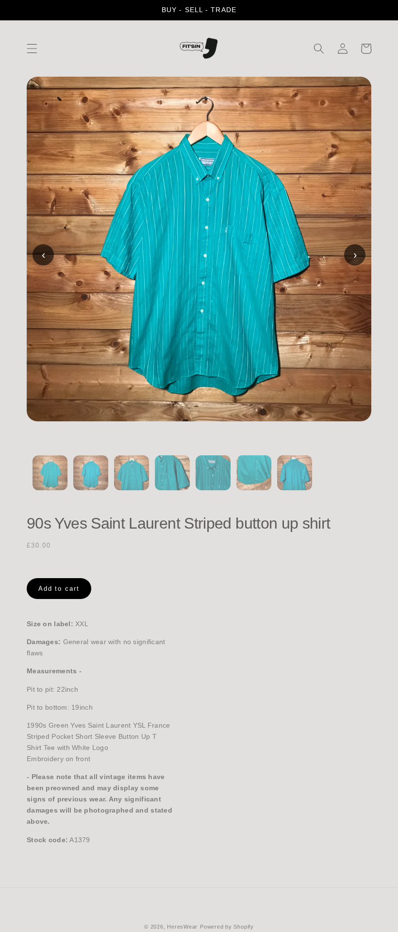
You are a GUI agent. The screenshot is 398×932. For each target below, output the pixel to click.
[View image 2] (90, 478)
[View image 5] (213, 478)
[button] (32, 48)
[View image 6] (253, 478)
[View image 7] (294, 478)
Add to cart (59, 588)
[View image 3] (131, 478)
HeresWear (182, 927)
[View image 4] (172, 478)
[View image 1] (50, 478)
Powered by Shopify (227, 927)
